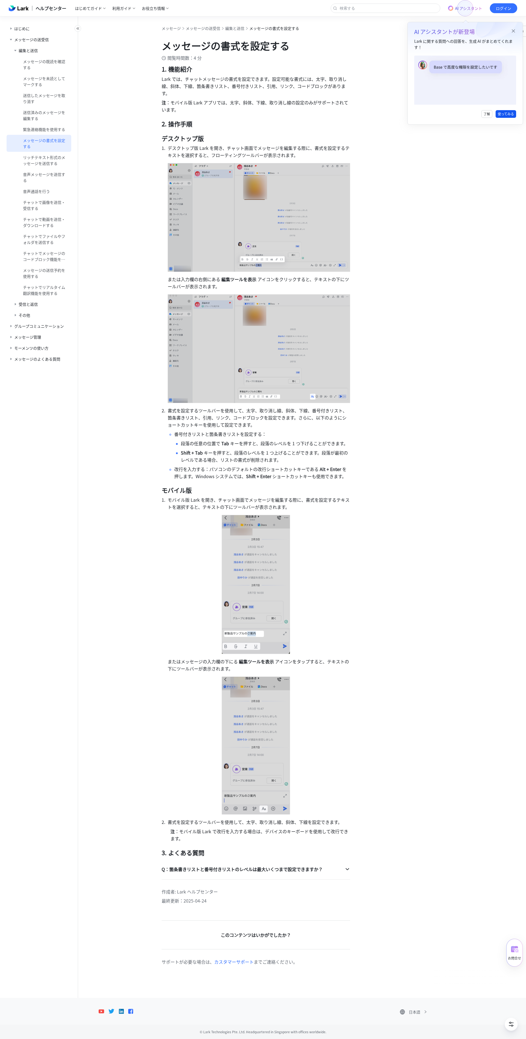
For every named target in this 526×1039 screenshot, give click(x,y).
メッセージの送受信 (203, 28)
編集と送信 (234, 28)
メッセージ (171, 28)
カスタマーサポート (234, 961)
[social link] (103, 1011)
